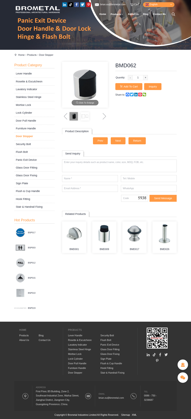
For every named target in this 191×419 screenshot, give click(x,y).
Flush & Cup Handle (28, 191)
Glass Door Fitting (26, 167)
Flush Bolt (22, 151)
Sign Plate (22, 183)
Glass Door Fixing (26, 175)
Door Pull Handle (26, 120)
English (153, 4)
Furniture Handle (26, 128)
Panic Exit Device (26, 159)
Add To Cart (131, 86)
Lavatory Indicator (26, 89)
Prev (100, 140)
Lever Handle (24, 73)
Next (118, 140)
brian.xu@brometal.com (112, 4)
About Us (133, 14)
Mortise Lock (23, 104)
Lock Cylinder (24, 112)
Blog (145, 14)
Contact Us (159, 14)
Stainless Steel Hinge (28, 97)
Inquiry (153, 86)
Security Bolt (23, 144)
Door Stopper (46, 55)
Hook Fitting (23, 199)
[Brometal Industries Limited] (37, 18)
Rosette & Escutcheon (29, 81)
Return (137, 140)
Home (102, 14)
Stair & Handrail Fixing (29, 206)
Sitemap (125, 415)
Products (116, 14)
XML (134, 415)
